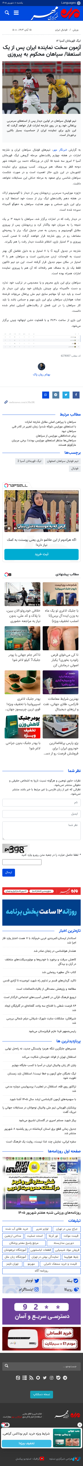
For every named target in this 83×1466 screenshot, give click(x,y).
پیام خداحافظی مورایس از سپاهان (56, 436)
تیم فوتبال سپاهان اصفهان (62, 461)
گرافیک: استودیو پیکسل (28, 1459)
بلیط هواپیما (71, 1257)
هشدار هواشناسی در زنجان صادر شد (55, 951)
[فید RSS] (31, 1378)
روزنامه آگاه (41, 1271)
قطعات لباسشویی (40, 1250)
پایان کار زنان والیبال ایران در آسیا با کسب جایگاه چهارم (44, 1065)
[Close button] (79, 1424)
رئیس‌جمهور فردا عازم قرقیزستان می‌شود (52, 1031)
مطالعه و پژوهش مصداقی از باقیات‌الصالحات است (46, 989)
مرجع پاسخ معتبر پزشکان (24, 1243)
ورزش (75, 30)
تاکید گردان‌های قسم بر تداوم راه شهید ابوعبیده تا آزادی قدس (39, 980)
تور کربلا (53, 1236)
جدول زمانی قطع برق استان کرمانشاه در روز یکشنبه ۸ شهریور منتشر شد (40, 1131)
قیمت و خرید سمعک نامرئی (60, 1264)
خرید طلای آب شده (17, 1229)
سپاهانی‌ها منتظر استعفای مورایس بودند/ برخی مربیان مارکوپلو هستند (44, 442)
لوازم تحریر (42, 1229)
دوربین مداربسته (64, 1243)
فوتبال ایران (61, 30)
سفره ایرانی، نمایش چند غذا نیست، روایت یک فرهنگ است (41, 1141)
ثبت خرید (41, 554)
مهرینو (31, 1264)
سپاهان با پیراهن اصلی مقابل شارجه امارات (50, 422)
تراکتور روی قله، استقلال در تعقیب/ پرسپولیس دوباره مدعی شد (41, 1088)
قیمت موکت (71, 1236)
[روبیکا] (38, 1378)
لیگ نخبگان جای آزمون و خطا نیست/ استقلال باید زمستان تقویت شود (42, 1075)
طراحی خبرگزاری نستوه (60, 1459)
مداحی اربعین (13, 1236)
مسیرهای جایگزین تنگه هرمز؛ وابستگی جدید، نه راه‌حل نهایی (40, 1048)
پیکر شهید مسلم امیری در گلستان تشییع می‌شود (47, 1120)
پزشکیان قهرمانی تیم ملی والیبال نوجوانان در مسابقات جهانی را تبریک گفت (39, 1109)
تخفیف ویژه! (27, 1443)
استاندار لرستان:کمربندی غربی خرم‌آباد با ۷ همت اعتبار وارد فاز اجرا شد (39, 940)
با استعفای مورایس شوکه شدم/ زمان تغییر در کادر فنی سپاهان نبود (44, 428)
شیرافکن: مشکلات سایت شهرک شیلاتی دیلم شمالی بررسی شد (41, 1020)
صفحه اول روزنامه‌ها (64, 1152)
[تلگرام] (65, 1378)
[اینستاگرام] (51, 1378)
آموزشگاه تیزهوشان (15, 1250)
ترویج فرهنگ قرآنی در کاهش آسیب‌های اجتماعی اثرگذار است (40, 997)
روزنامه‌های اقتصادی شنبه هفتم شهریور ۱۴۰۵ (48, 1213)
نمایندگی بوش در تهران (45, 1257)
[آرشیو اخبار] (24, 1378)
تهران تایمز (12, 1264)
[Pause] (9, 528)
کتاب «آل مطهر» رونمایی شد (59, 972)
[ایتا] (18, 1378)
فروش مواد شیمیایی (67, 1250)
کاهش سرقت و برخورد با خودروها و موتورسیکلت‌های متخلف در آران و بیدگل (40, 961)
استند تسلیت (35, 1236)
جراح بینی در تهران (66, 1229)
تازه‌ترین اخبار (70, 931)
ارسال (8, 872)
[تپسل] (6, 485)
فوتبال (74, 468)
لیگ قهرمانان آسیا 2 (29, 461)
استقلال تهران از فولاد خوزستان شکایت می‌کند (49, 1057)
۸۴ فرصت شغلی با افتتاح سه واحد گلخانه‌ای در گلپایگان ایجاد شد (40, 1008)
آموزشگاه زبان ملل (15, 1257)
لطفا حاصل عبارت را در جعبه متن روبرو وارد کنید (51, 855)
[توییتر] (45, 1378)
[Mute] (15, 528)
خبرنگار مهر (61, 150)
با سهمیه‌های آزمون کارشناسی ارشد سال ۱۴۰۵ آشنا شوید (43, 1099)
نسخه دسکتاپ (41, 1394)
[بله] (58, 1378)
